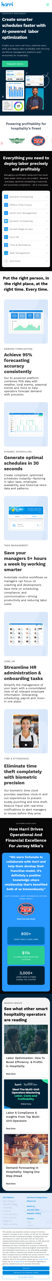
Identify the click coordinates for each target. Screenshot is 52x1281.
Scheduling (7, 1211)
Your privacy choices (26, 1277)
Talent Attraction (9, 1201)
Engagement (7, 1221)
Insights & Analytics (10, 1224)
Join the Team (33, 1210)
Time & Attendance (10, 1214)
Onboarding (7, 1208)
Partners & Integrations (37, 1197)
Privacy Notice (19, 1261)
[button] (15, 64)
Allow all (26, 1268)
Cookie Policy (43, 1259)
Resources (31, 1201)
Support (30, 1225)
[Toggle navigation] (47, 4)
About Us (31, 1206)
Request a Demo (34, 1213)
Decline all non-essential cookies (26, 1272)
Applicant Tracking (10, 1204)
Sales (29, 1222)
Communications (9, 1218)
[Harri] (7, 4)
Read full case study (26, 919)
